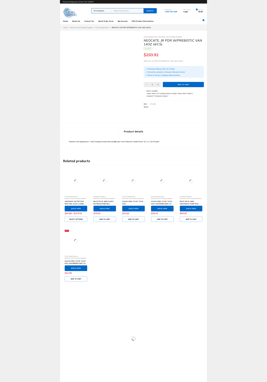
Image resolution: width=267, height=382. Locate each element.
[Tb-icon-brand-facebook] (65, 353)
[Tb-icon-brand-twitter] (73, 353)
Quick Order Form (106, 21)
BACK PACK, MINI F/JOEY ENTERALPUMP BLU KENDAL (103, 203)
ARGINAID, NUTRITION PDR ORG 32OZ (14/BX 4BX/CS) (74, 203)
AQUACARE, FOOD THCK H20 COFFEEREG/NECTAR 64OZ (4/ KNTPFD (162, 203)
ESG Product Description (142, 21)
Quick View (76, 208)
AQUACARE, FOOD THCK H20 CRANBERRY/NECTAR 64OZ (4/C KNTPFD (76, 263)
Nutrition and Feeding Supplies (81, 28)
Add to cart (183, 84)
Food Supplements (102, 28)
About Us (76, 21)
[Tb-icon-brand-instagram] (81, 353)
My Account (123, 21)
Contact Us (89, 21)
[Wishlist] (151, 91)
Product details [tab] (133, 131)
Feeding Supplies (99, 196)
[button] (104, 219)
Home (65, 21)
